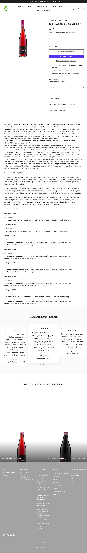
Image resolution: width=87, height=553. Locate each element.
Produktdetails (55, 93)
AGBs (71, 478)
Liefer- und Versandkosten (75, 474)
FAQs (54, 494)
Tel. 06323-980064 (9, 473)
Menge (51, 38)
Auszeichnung (54, 98)
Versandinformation (57, 110)
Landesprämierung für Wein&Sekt (45, 242)
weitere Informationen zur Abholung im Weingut (65, 73)
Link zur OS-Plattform (57, 487)
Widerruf (72, 482)
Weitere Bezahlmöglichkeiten (66, 61)
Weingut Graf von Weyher (58, 20)
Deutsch (42, 543)
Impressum (56, 476)
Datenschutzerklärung (60, 473)
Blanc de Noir (54, 136)
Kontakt (55, 479)
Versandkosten (66, 32)
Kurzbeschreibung (56, 87)
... (47, 350)
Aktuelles (56, 483)
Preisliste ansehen (59, 491)
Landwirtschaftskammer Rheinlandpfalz (21, 245)
